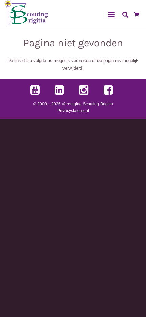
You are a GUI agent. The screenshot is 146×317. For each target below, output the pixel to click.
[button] (111, 14)
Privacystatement (73, 110)
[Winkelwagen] (137, 14)
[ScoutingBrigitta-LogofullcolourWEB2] (26, 14)
